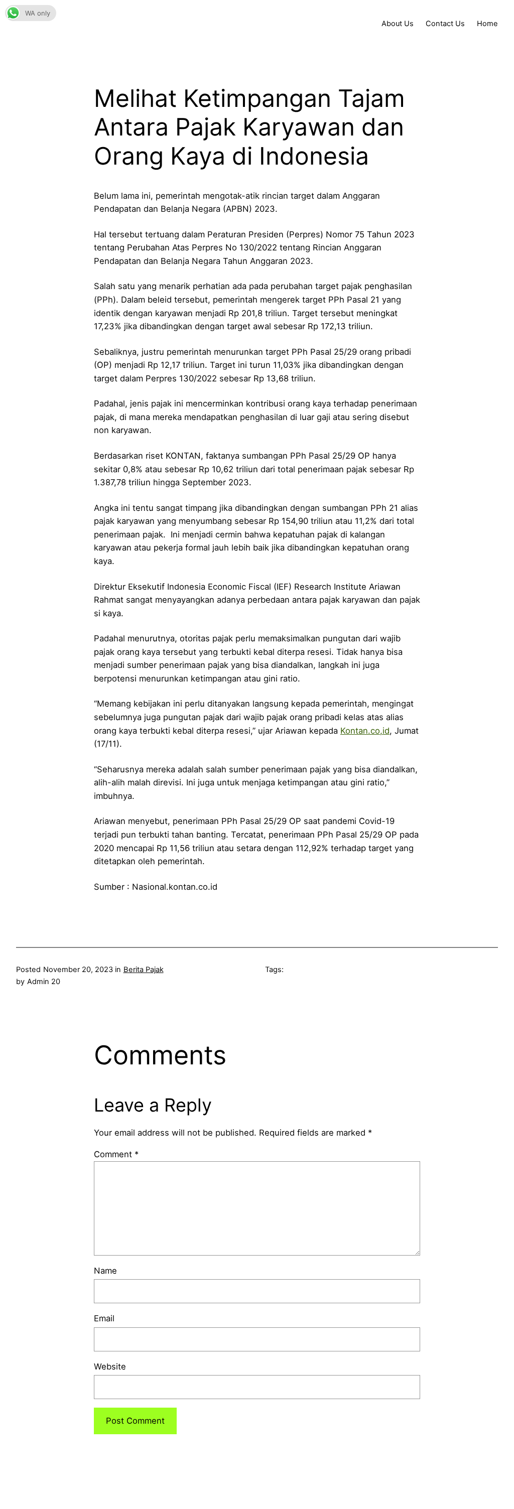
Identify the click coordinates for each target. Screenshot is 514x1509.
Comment (116, 1154)
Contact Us (445, 23)
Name (105, 1271)
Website (110, 1366)
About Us (397, 23)
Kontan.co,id (365, 731)
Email (104, 1318)
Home (487, 23)
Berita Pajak (143, 969)
